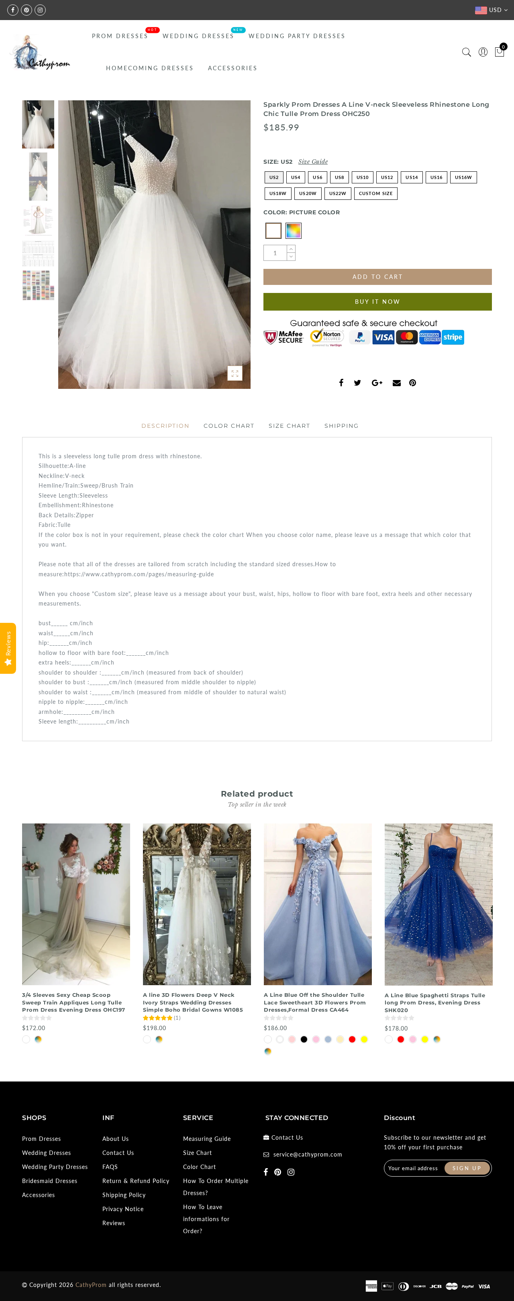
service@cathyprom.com (308, 1154)
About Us (115, 1138)
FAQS (110, 1166)
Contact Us (118, 1152)
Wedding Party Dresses (297, 36)
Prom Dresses (120, 36)
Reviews (113, 1223)
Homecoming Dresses (150, 68)
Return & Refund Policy (135, 1180)
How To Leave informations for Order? (206, 1218)
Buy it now (378, 301)
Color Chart (229, 425)
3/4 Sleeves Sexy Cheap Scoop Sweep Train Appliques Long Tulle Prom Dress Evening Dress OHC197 (73, 1002)
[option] (154, 244)
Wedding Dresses (199, 36)
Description (165, 425)
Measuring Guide (207, 1138)
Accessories (233, 68)
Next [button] (225, 249)
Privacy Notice (123, 1208)
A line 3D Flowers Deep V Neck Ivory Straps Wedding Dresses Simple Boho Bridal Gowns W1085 (193, 1002)
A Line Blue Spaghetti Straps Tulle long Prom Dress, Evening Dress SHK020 (435, 1002)
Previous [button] (72, 249)
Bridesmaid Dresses (50, 1180)
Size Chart (289, 425)
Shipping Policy (124, 1194)
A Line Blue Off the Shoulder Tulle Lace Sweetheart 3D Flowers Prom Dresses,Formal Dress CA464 (315, 1002)
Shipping (341, 425)
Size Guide (313, 161)
